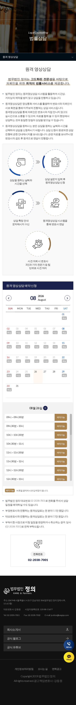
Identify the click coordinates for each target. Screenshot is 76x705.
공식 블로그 (14, 638)
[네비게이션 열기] (67, 9)
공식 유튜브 (14, 647)
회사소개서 (14, 629)
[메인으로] (16, 10)
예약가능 (61, 417)
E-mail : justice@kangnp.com (57, 615)
